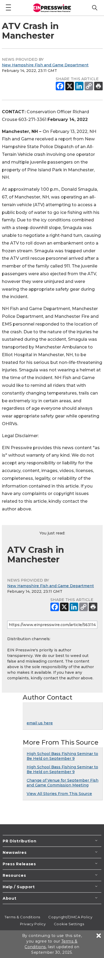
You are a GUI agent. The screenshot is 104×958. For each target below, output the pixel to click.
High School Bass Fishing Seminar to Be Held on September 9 (62, 756)
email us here (40, 723)
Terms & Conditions (22, 917)
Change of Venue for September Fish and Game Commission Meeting (62, 782)
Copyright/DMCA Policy (70, 917)
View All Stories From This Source (59, 793)
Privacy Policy (33, 924)
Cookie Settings (69, 924)
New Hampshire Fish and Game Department (45, 65)
